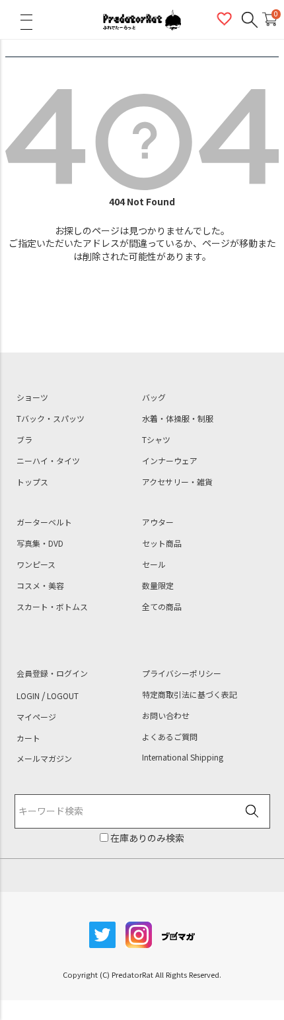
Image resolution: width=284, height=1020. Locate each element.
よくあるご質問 (169, 736)
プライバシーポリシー (181, 673)
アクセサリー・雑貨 (177, 482)
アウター (158, 522)
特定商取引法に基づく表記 (189, 694)
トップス (32, 482)
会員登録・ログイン (52, 673)
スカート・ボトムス (52, 606)
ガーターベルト (44, 522)
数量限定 (158, 585)
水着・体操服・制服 (177, 418)
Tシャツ (156, 439)
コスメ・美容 (40, 585)
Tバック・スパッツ (51, 418)
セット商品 (162, 543)
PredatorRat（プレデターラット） (142, 20)
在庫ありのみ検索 (146, 837)
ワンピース (36, 564)
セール (154, 564)
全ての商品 (162, 606)
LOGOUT (63, 696)
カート (28, 738)
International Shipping (182, 757)
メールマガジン (44, 758)
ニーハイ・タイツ (48, 461)
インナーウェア (169, 461)
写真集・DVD (40, 543)
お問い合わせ (166, 715)
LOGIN (28, 696)
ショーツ (32, 397)
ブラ (24, 439)
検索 (252, 812)
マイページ (36, 717)
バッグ (154, 397)
